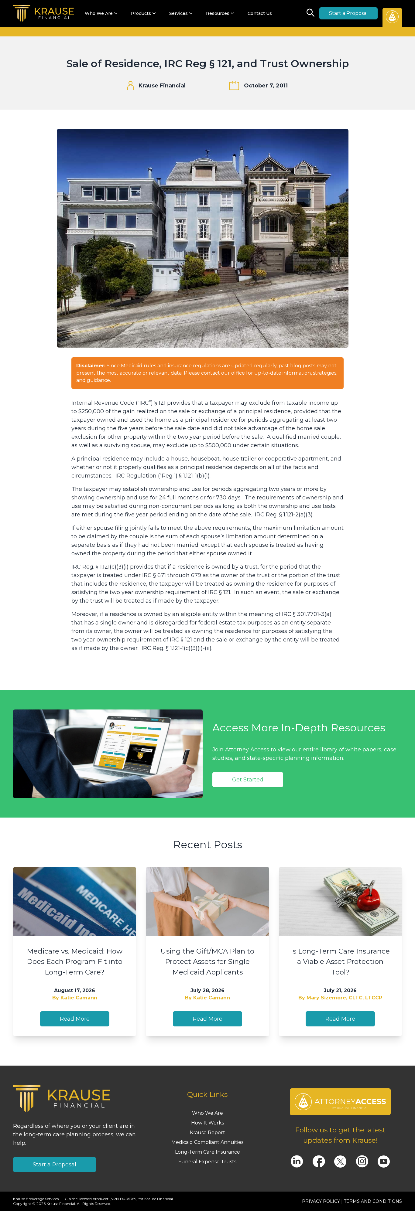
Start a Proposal (348, 13)
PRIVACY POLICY (321, 1201)
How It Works (207, 1123)
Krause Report (207, 1132)
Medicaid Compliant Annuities (207, 1142)
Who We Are (207, 1113)
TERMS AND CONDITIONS (373, 1201)
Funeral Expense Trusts (207, 1162)
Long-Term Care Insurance (207, 1152)
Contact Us (260, 13)
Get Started (247, 779)
